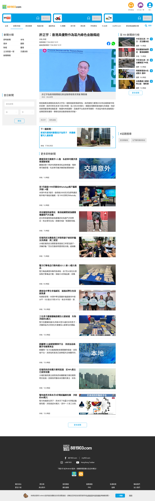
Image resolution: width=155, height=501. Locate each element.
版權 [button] (113, 487)
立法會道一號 (8, 51)
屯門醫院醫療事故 (138, 140)
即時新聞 (7, 40)
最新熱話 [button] (52, 26)
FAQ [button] (89, 487)
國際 (22, 44)
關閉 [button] (130, 495)
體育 (22, 48)
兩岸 (5, 44)
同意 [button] (121, 495)
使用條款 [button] (66, 484)
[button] (131, 5)
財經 (5, 48)
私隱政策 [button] (113, 484)
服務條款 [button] (89, 484)
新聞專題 (7, 55)
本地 (22, 40)
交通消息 (24, 51)
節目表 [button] (83, 26)
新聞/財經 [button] (16, 26)
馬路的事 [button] (40, 26)
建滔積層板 (124, 140)
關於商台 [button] (18, 484)
